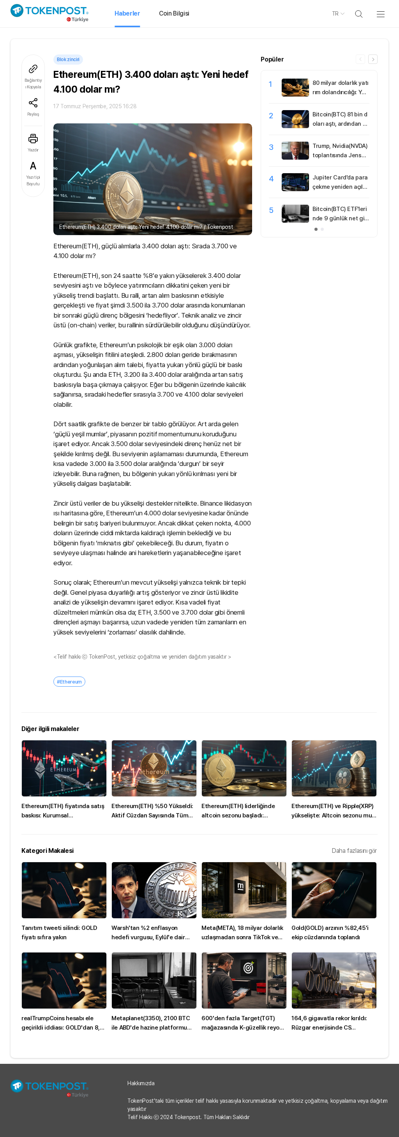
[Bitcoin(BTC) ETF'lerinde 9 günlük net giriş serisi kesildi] (295, 221)
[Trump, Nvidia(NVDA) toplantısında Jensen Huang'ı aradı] (295, 158)
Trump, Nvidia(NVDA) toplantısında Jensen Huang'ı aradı (340, 155)
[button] (373, 59)
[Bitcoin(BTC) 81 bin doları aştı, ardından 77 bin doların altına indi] (295, 126)
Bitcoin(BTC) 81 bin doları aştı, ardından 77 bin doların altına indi (340, 124)
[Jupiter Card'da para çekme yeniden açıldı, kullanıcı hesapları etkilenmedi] (295, 189)
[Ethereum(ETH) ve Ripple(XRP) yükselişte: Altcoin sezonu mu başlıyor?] (334, 768)
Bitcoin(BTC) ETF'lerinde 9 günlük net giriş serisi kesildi (340, 218)
